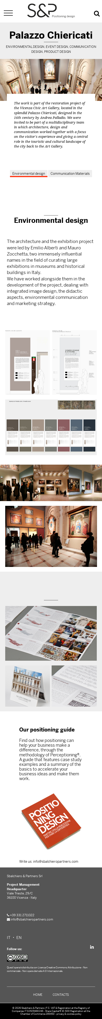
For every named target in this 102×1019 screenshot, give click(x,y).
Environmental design (28, 173)
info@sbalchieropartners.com (32, 919)
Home (37, 995)
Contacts (61, 995)
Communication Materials (70, 173)
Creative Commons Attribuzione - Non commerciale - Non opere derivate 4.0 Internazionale (47, 969)
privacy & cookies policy (68, 1013)
